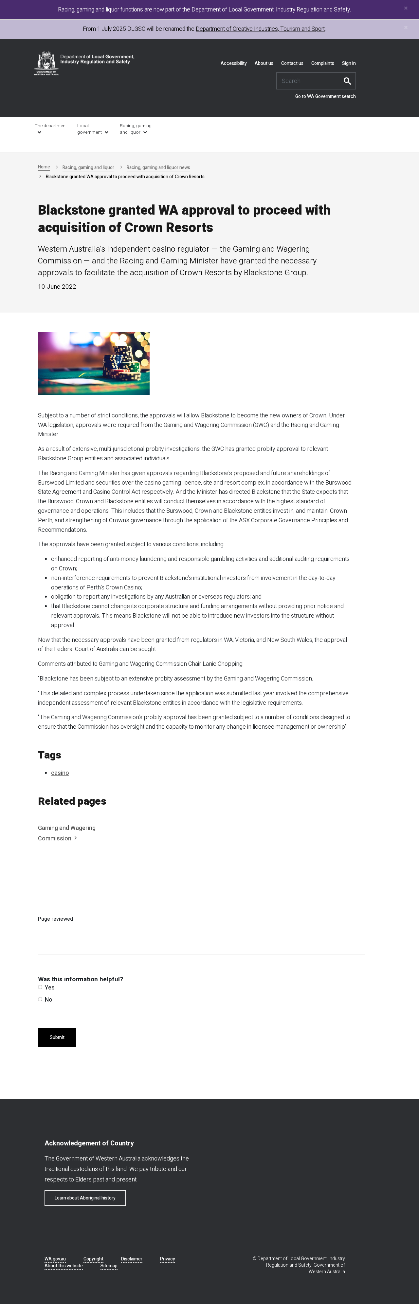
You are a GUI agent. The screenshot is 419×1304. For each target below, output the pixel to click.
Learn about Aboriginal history (85, 1198)
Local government (89, 129)
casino (60, 773)
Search (349, 80)
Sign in (349, 63)
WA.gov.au (55, 1259)
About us (264, 63)
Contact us (292, 63)
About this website (64, 1265)
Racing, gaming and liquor (136, 129)
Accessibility (234, 63)
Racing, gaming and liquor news (158, 167)
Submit (57, 1037)
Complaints (322, 63)
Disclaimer (131, 1259)
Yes (50, 987)
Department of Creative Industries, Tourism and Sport (260, 29)
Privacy (167, 1259)
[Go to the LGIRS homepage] (84, 63)
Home (44, 166)
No (48, 999)
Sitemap (109, 1265)
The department (51, 126)
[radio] (40, 987)
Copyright (93, 1259)
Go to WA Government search (325, 96)
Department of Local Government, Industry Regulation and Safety (270, 10)
